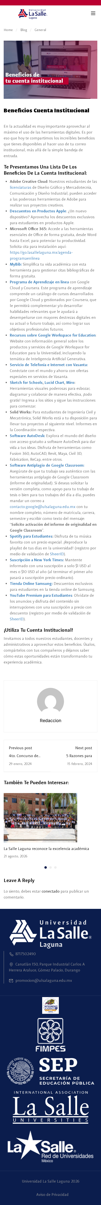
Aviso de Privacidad (52, 1194)
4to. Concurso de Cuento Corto (23, 758)
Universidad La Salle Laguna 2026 (50, 1181)
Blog (23, 30)
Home (8, 30)
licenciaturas (20, 187)
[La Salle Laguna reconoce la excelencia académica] (40, 817)
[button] (45, 867)
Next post (83, 748)
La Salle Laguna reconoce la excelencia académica (46, 848)
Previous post (20, 748)
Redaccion (50, 720)
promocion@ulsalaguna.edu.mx (43, 980)
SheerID (57, 554)
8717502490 (25, 953)
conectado (51, 891)
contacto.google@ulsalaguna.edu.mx (43, 506)
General (40, 30)
